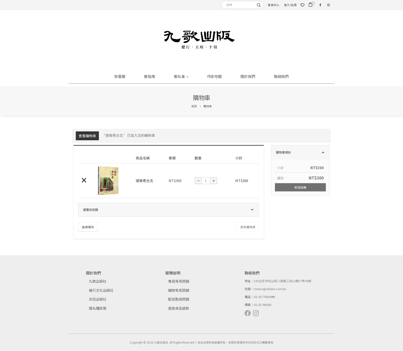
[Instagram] (328, 4)
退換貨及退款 (178, 308)
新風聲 (119, 76)
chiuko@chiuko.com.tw (270, 289)
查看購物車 (87, 135)
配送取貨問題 (178, 299)
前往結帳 (300, 187)
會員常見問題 (178, 281)
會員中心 (273, 5)
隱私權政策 (97, 308)
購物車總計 (283, 152)
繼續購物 (88, 227)
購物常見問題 (178, 290)
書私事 (179, 76)
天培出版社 (97, 299)
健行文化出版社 (101, 290)
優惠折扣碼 (90, 209)
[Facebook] (320, 4)
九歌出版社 (97, 281)
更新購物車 (247, 227)
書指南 (149, 76)
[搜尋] (259, 4)
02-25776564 (262, 297)
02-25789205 (262, 304)
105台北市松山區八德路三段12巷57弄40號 (282, 281)
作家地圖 (214, 76)
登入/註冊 (290, 5)
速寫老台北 (144, 180)
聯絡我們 (281, 76)
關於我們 (247, 76)
